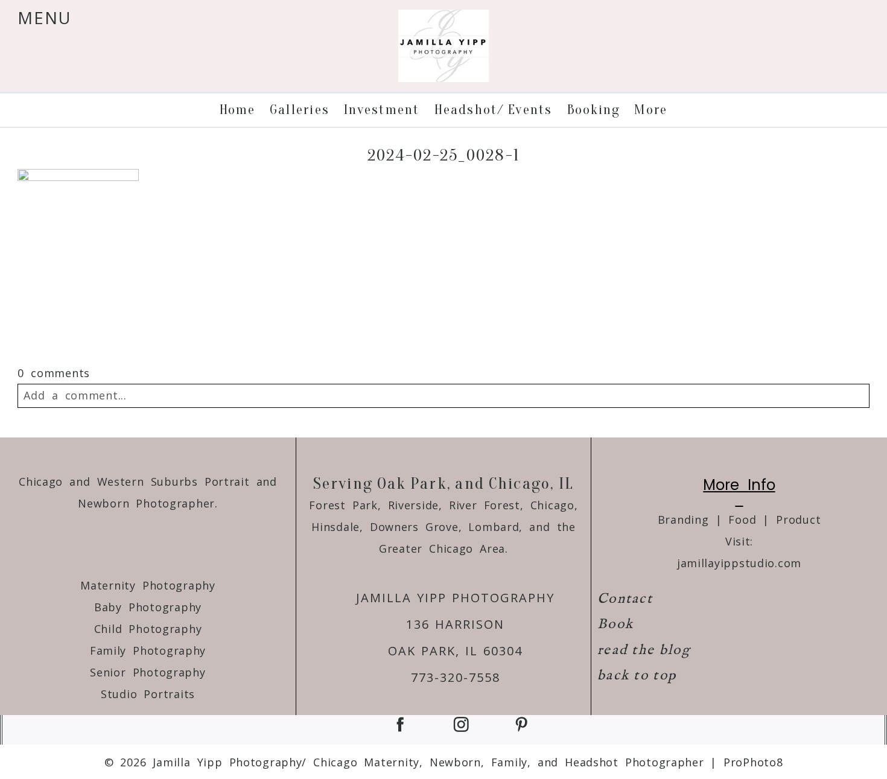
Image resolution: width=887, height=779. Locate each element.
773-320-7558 (455, 677)
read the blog (643, 650)
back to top (636, 675)
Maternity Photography (147, 585)
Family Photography (148, 650)
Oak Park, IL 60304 (455, 651)
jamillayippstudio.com (739, 563)
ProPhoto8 (753, 762)
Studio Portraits (148, 694)
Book (615, 624)
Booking (593, 109)
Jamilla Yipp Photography (455, 598)
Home (237, 109)
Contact (625, 599)
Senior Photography (147, 672)
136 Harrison (455, 624)
